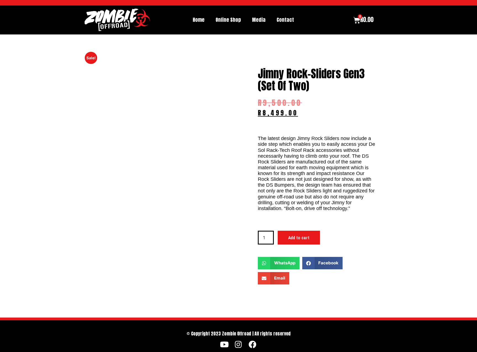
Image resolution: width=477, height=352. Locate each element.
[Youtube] (224, 344)
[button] (279, 263)
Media (259, 19)
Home (199, 19)
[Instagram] (238, 344)
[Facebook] (252, 344)
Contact (285, 19)
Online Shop (228, 19)
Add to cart (298, 238)
